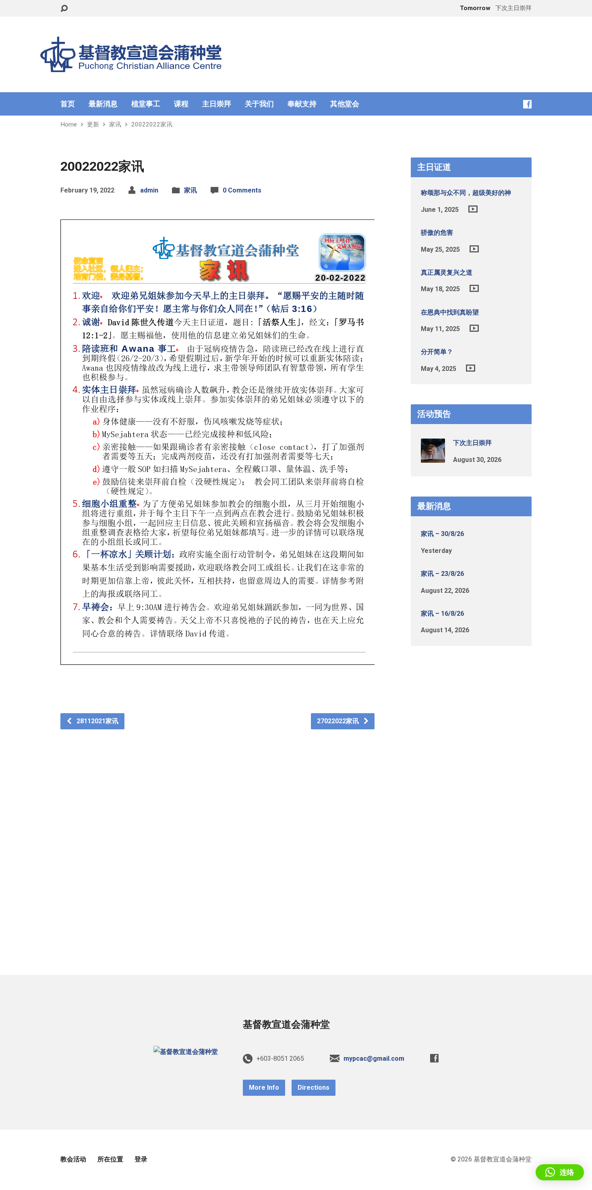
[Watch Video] (473, 209)
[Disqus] (217, 830)
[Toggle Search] (64, 8)
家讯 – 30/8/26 (442, 534)
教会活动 (73, 1159)
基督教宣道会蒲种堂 (286, 1024)
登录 (141, 1159)
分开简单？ (437, 352)
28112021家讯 (96, 721)
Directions (313, 1087)
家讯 (115, 124)
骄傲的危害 (437, 232)
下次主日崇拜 (472, 443)
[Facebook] (527, 104)
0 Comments (242, 190)
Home (68, 124)
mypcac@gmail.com (374, 1058)
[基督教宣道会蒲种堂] (185, 1051)
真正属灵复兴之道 (446, 272)
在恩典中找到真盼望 (450, 312)
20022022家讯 (151, 124)
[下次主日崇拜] (433, 457)
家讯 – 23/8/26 (442, 573)
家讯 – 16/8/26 (442, 613)
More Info (264, 1087)
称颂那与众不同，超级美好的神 (466, 193)
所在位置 (110, 1159)
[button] (560, 1172)
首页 (67, 104)
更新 (93, 124)
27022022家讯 (338, 721)
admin (149, 190)
